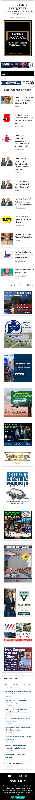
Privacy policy (20, 797)
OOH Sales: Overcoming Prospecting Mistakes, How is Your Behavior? (22, 140)
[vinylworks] (18, 632)
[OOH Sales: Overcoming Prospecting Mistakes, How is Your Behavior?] (7, 138)
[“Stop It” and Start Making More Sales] (7, 239)
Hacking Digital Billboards (14, 764)
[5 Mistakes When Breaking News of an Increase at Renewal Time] (7, 118)
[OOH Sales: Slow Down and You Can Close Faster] (7, 219)
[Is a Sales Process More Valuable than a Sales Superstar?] (7, 184)
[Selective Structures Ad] (18, 458)
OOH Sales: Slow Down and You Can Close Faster (23, 219)
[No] (33, 793)
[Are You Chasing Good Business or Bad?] (7, 272)
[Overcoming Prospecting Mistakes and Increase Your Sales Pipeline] (7, 161)
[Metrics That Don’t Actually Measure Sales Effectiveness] (7, 202)
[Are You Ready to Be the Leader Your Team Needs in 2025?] (7, 255)
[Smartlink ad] (18, 434)
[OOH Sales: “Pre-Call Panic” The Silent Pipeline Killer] (7, 100)
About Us (5, 786)
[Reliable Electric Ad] (18, 488)
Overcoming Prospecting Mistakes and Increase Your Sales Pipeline (23, 163)
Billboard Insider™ (17, 7)
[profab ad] (18, 334)
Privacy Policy (23, 786)
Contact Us (13, 786)
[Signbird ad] (18, 602)
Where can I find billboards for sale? (17, 685)
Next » (30, 285)
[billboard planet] (18, 368)
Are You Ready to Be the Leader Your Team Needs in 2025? (24, 255)
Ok (12, 797)
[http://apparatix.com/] (17, 65)
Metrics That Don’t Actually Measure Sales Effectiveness (23, 202)
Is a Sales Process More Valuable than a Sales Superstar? (24, 184)
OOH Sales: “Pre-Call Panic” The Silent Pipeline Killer (24, 100)
